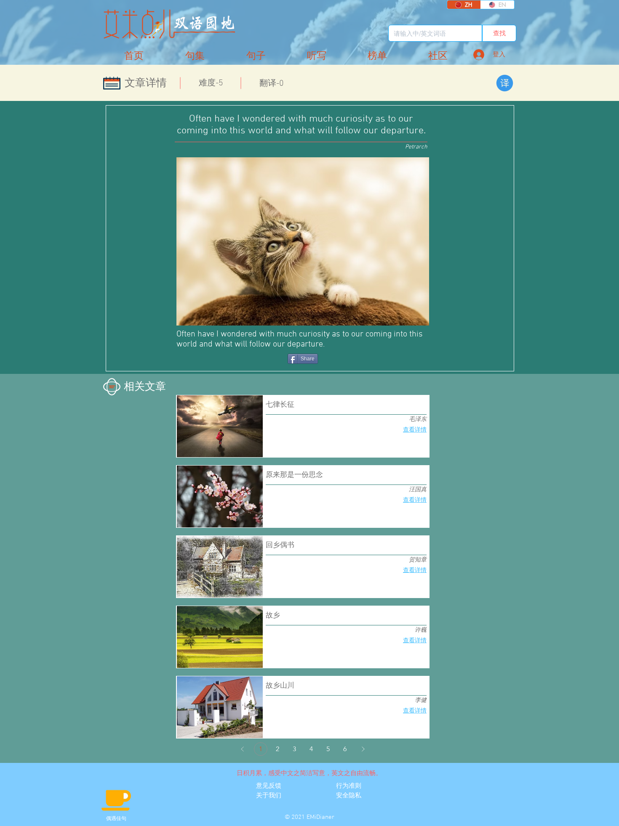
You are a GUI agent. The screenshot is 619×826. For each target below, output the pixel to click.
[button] (438, 56)
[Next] (363, 749)
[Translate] (504, 83)
